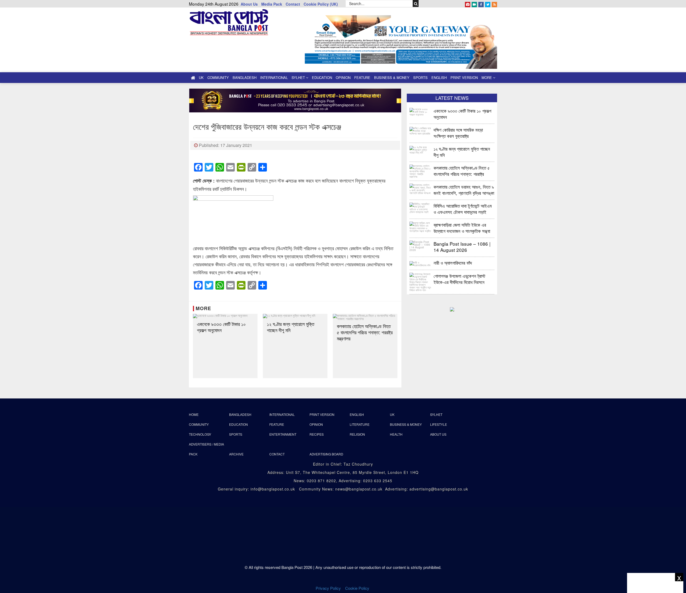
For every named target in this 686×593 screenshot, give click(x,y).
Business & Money (391, 77)
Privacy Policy (328, 588)
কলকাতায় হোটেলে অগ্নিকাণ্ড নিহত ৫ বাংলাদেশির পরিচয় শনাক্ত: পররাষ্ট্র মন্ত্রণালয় (365, 332)
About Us (249, 4)
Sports (420, 77)
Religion (357, 434)
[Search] (416, 3)
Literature (360, 424)
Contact (293, 4)
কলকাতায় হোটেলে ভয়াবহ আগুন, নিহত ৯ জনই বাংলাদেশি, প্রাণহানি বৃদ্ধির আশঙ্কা (464, 190)
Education (322, 77)
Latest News (452, 97)
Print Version (464, 77)
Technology (200, 434)
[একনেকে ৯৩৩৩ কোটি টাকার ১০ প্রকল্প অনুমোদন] (225, 316)
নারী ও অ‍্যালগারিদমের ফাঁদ (453, 263)
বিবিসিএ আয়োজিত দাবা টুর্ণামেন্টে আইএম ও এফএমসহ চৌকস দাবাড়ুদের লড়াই (463, 209)
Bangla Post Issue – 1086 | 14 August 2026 (462, 247)
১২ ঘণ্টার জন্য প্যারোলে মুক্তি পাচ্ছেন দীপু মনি (290, 327)
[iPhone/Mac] (467, 3)
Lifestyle (438, 424)
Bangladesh (244, 77)
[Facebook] (481, 3)
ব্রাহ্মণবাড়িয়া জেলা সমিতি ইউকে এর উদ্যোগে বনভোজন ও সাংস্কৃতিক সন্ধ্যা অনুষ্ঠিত (462, 228)
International (274, 77)
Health (396, 434)
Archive (236, 454)
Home (194, 414)
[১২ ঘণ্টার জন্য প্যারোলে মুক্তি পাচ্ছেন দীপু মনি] (295, 316)
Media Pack (271, 4)
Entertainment (282, 434)
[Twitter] (487, 3)
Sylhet (299, 77)
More (487, 77)
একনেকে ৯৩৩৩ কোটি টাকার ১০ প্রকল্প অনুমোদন (221, 327)
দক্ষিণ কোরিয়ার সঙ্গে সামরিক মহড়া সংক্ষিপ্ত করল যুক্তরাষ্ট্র (458, 133)
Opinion (343, 77)
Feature (362, 77)
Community (218, 77)
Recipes (317, 434)
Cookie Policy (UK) (321, 4)
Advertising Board (326, 454)
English (439, 77)
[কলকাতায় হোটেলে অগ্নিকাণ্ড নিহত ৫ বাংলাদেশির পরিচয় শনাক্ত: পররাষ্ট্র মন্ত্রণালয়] (365, 317)
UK (201, 77)
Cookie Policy (357, 588)
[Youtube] (474, 3)
